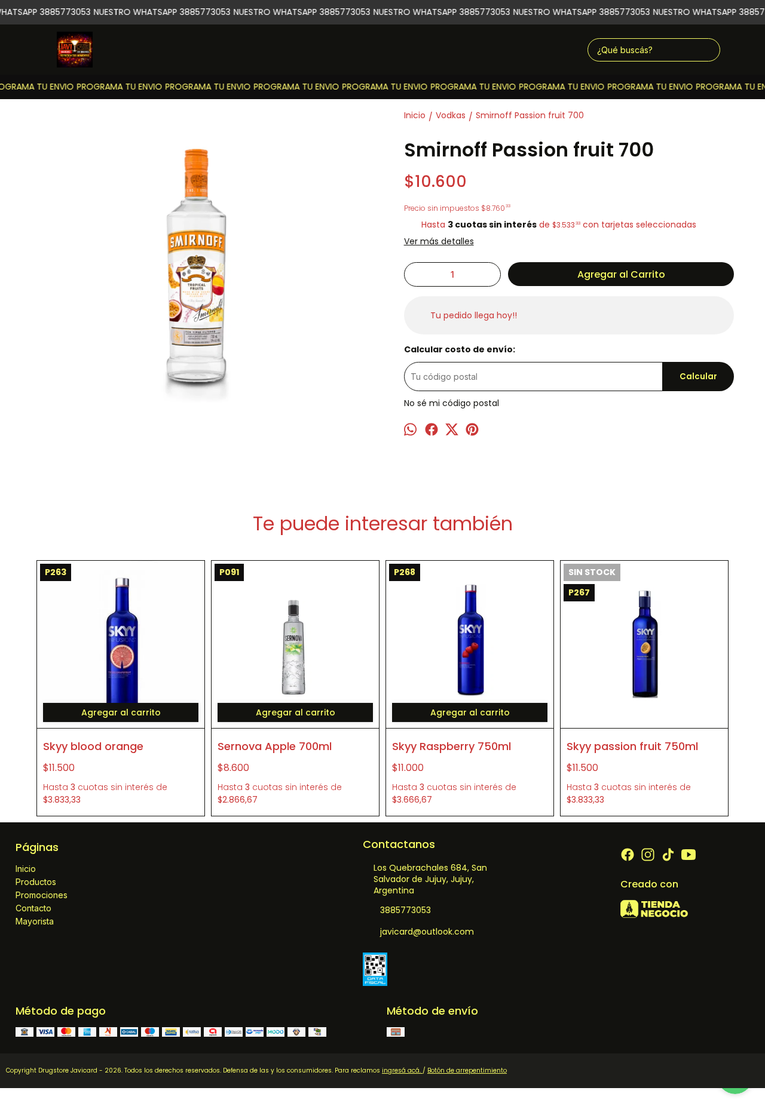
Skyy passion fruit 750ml (632, 746)
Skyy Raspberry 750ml (451, 746)
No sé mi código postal (451, 403)
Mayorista (35, 921)
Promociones (42, 895)
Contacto (33, 908)
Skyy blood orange (93, 746)
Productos (36, 882)
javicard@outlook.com (427, 932)
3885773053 (405, 910)
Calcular (698, 376)
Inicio (26, 869)
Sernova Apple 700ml (275, 746)
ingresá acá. (402, 1070)
